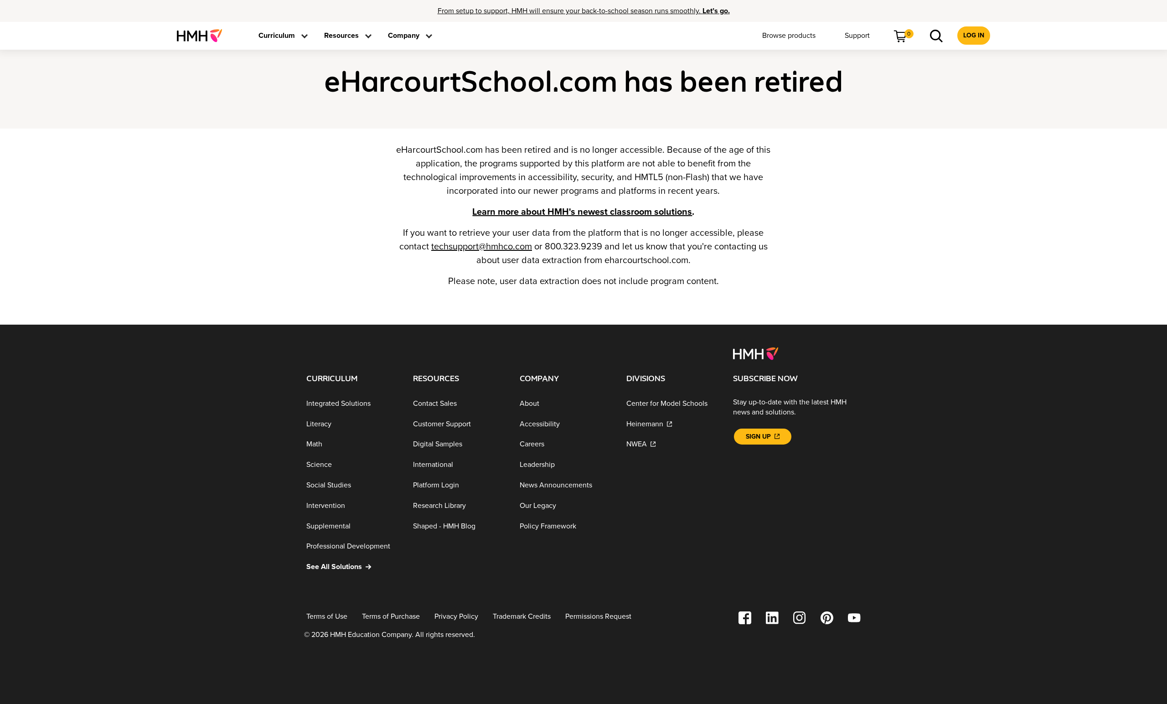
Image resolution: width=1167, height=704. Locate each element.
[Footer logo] (755, 352)
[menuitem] (203, 35)
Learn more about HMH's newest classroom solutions (582, 212)
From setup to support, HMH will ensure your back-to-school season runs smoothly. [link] (584, 11)
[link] (203, 35)
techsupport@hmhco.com (481, 246)
